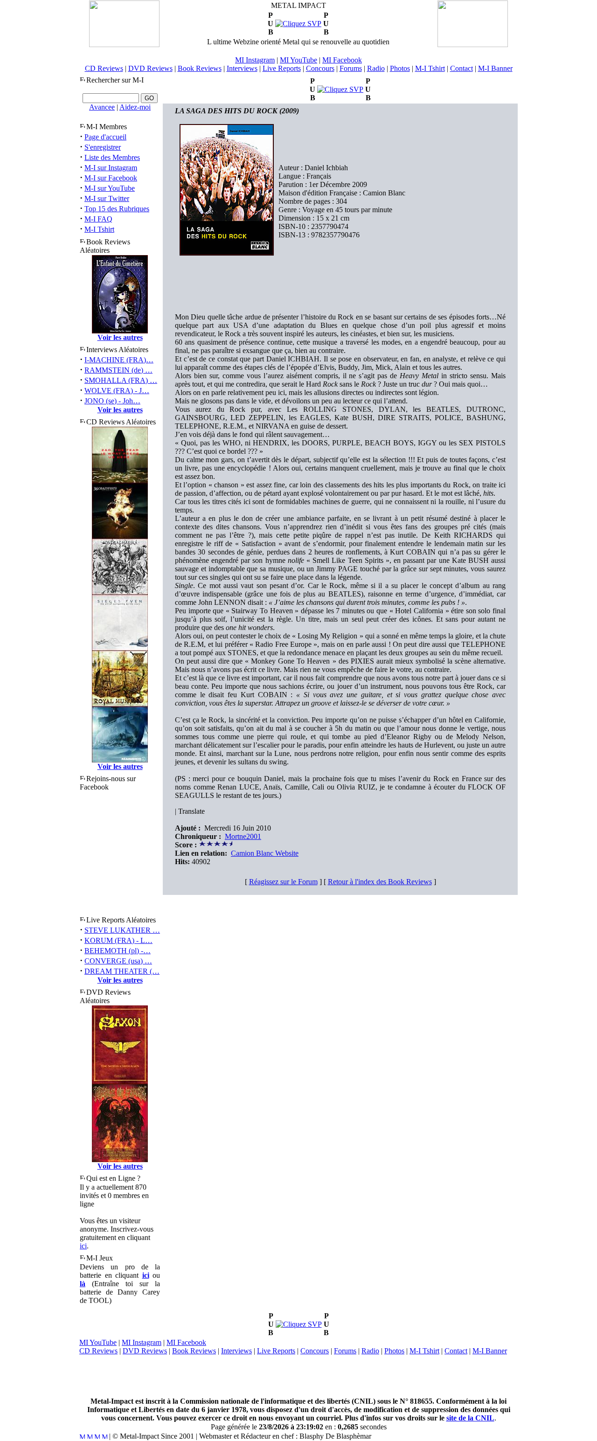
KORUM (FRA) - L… (118, 940)
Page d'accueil (105, 137)
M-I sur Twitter (106, 198)
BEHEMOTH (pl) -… (117, 951)
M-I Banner (495, 68)
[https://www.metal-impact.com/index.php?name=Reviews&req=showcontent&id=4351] (299, 1324)
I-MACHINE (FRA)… (118, 360)
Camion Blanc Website (264, 853)
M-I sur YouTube (109, 188)
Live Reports (282, 68)
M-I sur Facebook (110, 178)
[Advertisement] (298, 1376)
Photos (400, 68)
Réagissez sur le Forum (283, 882)
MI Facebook (342, 60)
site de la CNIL (470, 1418)
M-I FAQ (98, 219)
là (82, 1284)
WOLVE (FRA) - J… (116, 391)
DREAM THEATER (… (122, 971)
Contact (461, 68)
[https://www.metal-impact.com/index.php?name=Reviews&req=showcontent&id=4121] (340, 89)
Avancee (102, 107)
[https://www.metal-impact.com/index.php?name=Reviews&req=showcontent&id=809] (298, 24)
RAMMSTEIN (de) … (118, 370)
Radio (376, 68)
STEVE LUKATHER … (122, 930)
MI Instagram (255, 60)
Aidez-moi (135, 107)
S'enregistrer (102, 147)
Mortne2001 (243, 836)
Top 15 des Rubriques (116, 209)
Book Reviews (200, 68)
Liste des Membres (112, 157)
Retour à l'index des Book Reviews (380, 882)
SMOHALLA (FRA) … (120, 380)
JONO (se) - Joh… (112, 401)
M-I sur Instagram (110, 168)
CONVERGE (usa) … (118, 961)
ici (83, 1246)
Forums (351, 68)
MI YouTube (298, 60)
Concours (320, 68)
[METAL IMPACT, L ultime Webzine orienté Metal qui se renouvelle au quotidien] (124, 44)
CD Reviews (104, 68)
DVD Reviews (150, 68)
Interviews (242, 68)
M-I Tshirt (430, 68)
